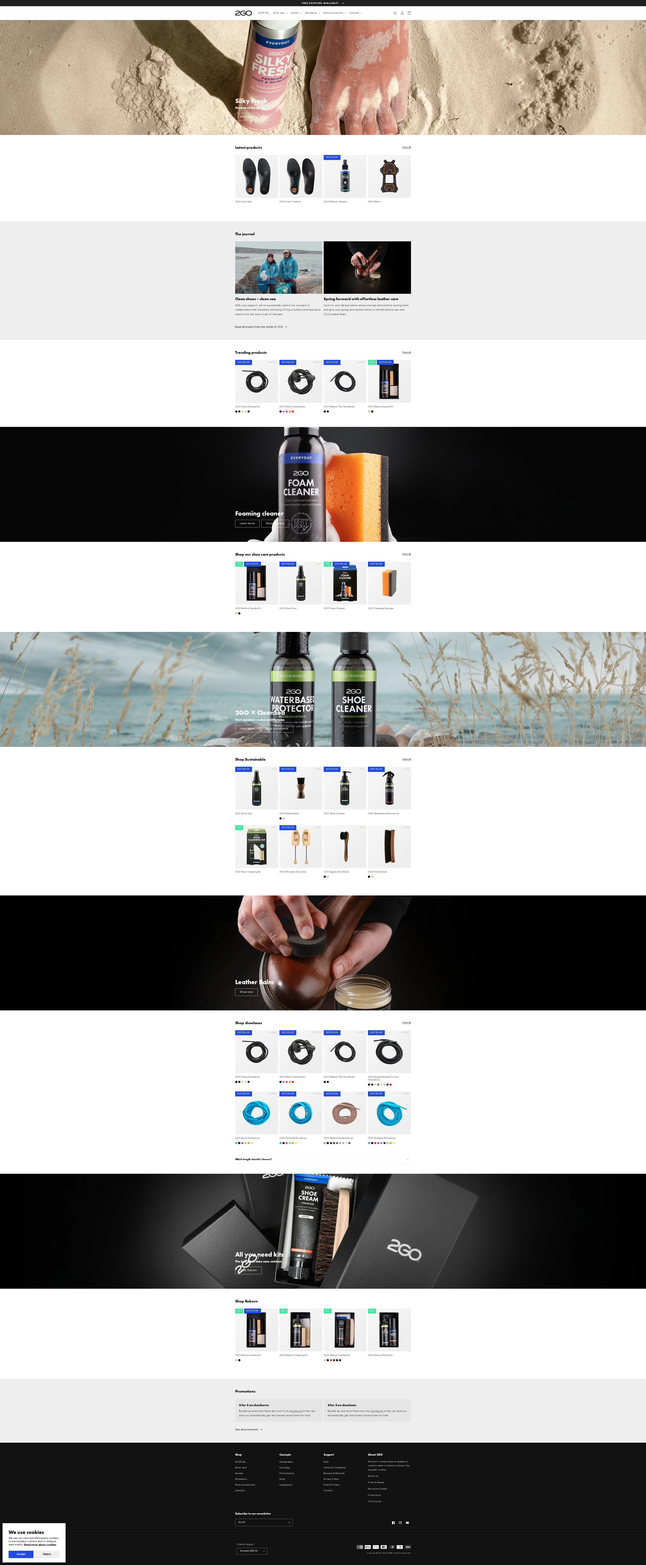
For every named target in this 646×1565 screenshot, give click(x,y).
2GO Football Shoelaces (293, 1138)
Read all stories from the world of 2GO (259, 327)
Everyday (284, 1468)
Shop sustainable (277, 729)
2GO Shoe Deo (288, 608)
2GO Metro (374, 202)
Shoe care (241, 1468)
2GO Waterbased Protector (383, 814)
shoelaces (377, 1411)
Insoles (239, 1473)
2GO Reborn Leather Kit (337, 1355)
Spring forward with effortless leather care (361, 298)
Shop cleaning (275, 523)
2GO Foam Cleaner (334, 608)
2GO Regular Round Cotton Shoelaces (383, 1078)
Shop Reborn (248, 1270)
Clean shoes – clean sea (255, 298)
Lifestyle (240, 1491)
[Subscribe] (289, 1522)
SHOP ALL (240, 1462)
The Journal (374, 1501)
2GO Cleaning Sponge (380, 608)
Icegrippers (286, 1485)
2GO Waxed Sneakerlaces (338, 1138)
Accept (21, 1554)
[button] (280, 13)
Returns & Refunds (334, 1473)
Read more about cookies (40, 1545)
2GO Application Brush (336, 872)
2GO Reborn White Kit (380, 1355)
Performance (286, 1473)
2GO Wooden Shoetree (292, 872)
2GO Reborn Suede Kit (380, 407)
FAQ (326, 1462)
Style (282, 1479)
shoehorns (296, 1411)
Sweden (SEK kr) (249, 1551)
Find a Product (332, 1485)
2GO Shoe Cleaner (334, 814)
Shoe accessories (245, 1485)
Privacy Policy (331, 1479)
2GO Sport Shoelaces (247, 1138)
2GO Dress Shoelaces (247, 407)
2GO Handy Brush (289, 814)
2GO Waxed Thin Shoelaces (339, 407)
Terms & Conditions (335, 1468)
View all (406, 147)
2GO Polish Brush (377, 872)
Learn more (247, 523)
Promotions (374, 1495)
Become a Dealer (377, 1489)
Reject (47, 1554)
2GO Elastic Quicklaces (292, 407)
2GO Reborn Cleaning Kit (293, 1355)
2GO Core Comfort (290, 202)
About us (373, 1476)
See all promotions (246, 1430)
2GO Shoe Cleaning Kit (248, 872)
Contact (328, 1491)
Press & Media (376, 1482)
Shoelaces (241, 1479)
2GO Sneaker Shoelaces (382, 1138)
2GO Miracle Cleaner (335, 202)
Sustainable (286, 1462)
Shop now (246, 117)
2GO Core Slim (243, 202)
